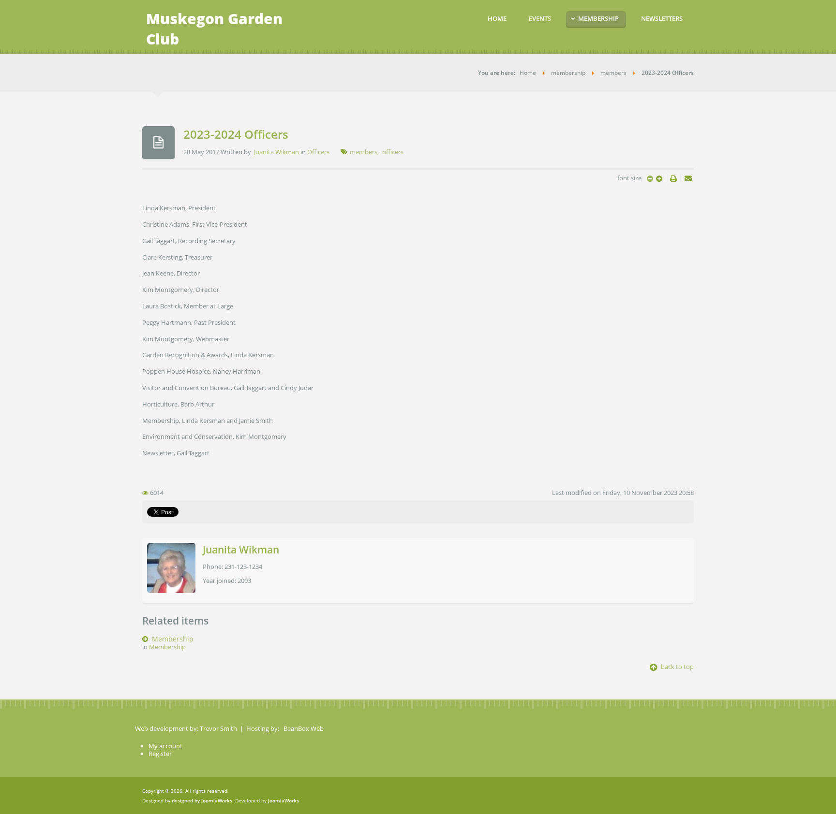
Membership (173, 638)
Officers (318, 151)
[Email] (688, 178)
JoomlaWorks (283, 800)
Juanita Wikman (276, 151)
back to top (676, 666)
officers (392, 151)
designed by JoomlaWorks (202, 800)
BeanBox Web (304, 728)
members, (364, 151)
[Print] (674, 178)
